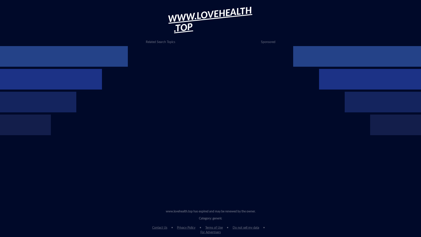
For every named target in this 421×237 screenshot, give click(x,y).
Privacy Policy (186, 227)
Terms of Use (214, 227)
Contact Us (159, 227)
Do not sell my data (246, 227)
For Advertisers (210, 232)
